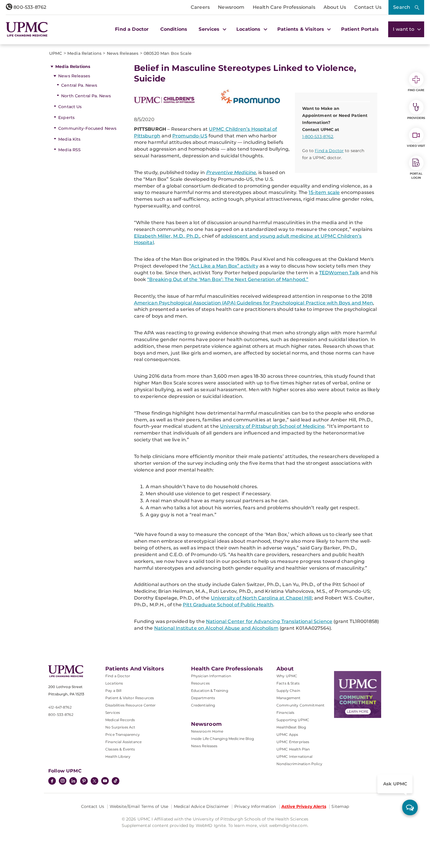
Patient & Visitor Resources (129, 698)
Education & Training (209, 690)
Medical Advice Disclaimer (201, 806)
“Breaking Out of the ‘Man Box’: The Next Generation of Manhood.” (227, 279)
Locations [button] (249, 29)
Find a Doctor (132, 29)
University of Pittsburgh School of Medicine (272, 426)
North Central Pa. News (86, 95)
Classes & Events (120, 749)
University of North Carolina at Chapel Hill (261, 598)
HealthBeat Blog (291, 727)
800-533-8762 (29, 7)
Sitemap (340, 806)
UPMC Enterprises (292, 742)
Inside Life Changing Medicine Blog (222, 738)
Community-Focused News (87, 128)
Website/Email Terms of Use (139, 806)
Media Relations (72, 66)
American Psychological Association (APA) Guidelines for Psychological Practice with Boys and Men (253, 303)
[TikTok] (115, 781)
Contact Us (367, 7)
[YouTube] (105, 781)
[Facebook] (52, 781)
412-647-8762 (60, 707)
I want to (404, 29)
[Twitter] (94, 781)
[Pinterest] (84, 781)
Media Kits (69, 139)
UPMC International (294, 756)
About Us (335, 7)
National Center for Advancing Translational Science (269, 621)
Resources (200, 683)
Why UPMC (286, 676)
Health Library (117, 756)
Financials (285, 712)
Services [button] (210, 29)
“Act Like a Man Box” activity (223, 266)
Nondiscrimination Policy (299, 764)
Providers (416, 118)
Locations (114, 683)
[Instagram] (62, 781)
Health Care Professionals (284, 7)
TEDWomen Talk (339, 272)
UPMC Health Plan (293, 749)
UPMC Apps (287, 734)
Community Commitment (300, 705)
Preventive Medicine (231, 172)
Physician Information (211, 676)
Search (401, 7)
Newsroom (231, 7)
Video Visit (416, 146)
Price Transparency (122, 734)
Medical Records (120, 720)
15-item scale (324, 192)
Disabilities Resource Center (130, 705)
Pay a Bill (113, 690)
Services (112, 712)
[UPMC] (27, 29)
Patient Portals (360, 29)
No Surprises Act (120, 727)
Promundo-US (189, 136)
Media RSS (69, 149)
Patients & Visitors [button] (301, 29)
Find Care (416, 90)
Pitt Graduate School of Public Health (228, 604)
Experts (66, 117)
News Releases (74, 76)
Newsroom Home (207, 731)
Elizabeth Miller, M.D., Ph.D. (167, 236)
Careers (200, 7)
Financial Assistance (123, 742)
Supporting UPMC (292, 720)
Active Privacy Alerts (303, 806)
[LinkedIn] (73, 781)
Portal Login (416, 176)
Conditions (174, 29)
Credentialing (203, 705)
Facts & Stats (288, 683)
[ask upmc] (410, 807)
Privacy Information (255, 806)
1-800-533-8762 (317, 136)
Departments (203, 698)
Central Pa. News (79, 85)
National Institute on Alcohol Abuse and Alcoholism (216, 628)
